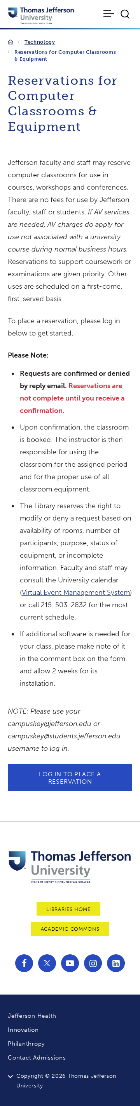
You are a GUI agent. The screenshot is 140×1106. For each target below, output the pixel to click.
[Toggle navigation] (109, 13)
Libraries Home (68, 909)
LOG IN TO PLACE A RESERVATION (70, 777)
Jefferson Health (32, 1015)
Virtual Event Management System (76, 592)
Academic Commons (70, 929)
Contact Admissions (37, 1057)
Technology (39, 42)
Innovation (23, 1029)
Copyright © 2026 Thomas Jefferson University (66, 1081)
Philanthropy (26, 1043)
